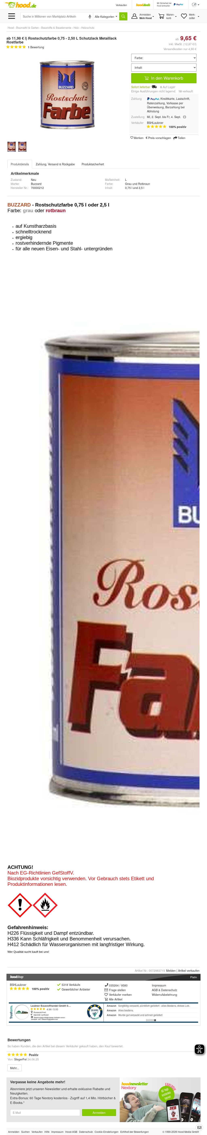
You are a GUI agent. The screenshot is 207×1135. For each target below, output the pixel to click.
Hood (11, 28)
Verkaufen (121, 5)
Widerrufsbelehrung (164, 995)
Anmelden (99, 1113)
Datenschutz (169, 990)
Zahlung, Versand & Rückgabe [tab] (55, 164)
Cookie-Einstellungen (106, 1131)
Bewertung (36, 47)
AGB (155, 990)
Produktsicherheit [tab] (93, 164)
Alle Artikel (115, 999)
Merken (139, 137)
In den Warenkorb (166, 78)
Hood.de (20, 5)
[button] (195, 4)
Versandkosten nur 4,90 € (180, 49)
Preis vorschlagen (159, 137)
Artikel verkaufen (189, 970)
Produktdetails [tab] (20, 164)
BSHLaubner (18, 985)
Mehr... (14, 1068)
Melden (171, 970)
